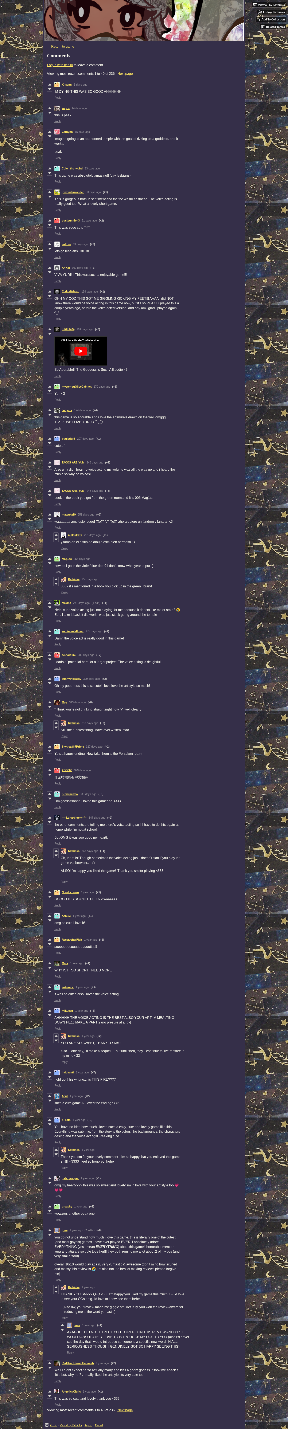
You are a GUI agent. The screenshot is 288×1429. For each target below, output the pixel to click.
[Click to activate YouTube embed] (80, 351)
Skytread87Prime (73, 746)
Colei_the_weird (72, 168)
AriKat (66, 267)
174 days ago (82, 410)
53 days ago (93, 192)
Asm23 (66, 915)
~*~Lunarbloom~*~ (74, 817)
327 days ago (94, 746)
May (64, 702)
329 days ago (82, 770)
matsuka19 (69, 514)
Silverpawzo (70, 794)
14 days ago (79, 108)
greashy (67, 1206)
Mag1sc (67, 558)
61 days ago (89, 220)
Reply (57, 97)
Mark (65, 963)
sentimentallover (72, 631)
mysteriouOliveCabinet (77, 386)
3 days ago (80, 84)
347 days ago (97, 817)
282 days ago (86, 655)
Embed (99, 1425)
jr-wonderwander (73, 192)
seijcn (66, 108)
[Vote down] (49, 89)
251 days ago (86, 514)
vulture (66, 244)
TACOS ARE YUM (73, 462)
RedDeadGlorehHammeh (78, 1363)
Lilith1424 (68, 329)
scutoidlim (69, 655)
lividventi (68, 1072)
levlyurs (67, 410)
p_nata (66, 1119)
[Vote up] (49, 84)
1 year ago (87, 892)
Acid (65, 1096)
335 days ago (88, 794)
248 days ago (95, 462)
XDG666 (67, 770)
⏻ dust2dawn (70, 291)
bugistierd (68, 438)
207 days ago (85, 438)
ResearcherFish (72, 939)
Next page (125, 73)
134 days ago (89, 291)
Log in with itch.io (60, 65)
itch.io (53, 1425)
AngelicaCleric (71, 1391)
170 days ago (102, 386)
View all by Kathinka (71, 1425)
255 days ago (82, 558)
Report (88, 1425)
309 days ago (91, 678)
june (64, 1230)
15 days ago (82, 131)
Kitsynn (67, 84)
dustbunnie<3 (71, 220)
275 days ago (94, 631)
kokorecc (68, 987)
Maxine (66, 602)
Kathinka (73, 579)
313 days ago (77, 702)
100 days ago (80, 267)
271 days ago (81, 602)
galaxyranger (70, 1178)
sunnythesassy (71, 678)
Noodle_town (70, 892)
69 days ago (80, 244)
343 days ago (90, 851)
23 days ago (92, 168)
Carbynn (67, 131)
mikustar (67, 1010)
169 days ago (85, 329)
